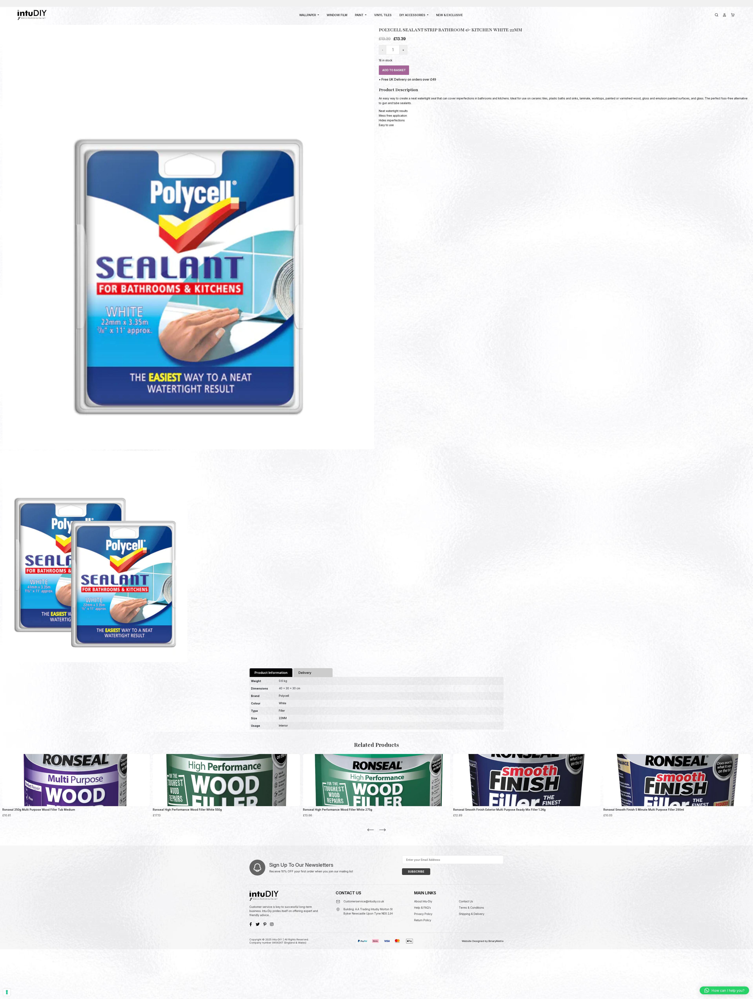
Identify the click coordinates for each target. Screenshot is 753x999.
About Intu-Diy (423, 901)
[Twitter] (258, 924)
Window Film (337, 15)
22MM (283, 718)
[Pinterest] (264, 924)
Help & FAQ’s (422, 907)
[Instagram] (272, 924)
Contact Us (466, 901)
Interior (283, 725)
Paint (359, 15)
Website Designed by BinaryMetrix (483, 941)
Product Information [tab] (271, 673)
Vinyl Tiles (383, 15)
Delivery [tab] (304, 673)
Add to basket (394, 70)
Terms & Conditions (471, 907)
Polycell (284, 695)
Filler (282, 710)
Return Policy (422, 920)
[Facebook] (250, 924)
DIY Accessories (412, 15)
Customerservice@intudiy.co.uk (364, 901)
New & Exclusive (449, 15)
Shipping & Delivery (471, 914)
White (282, 703)
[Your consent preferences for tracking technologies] (7, 992)
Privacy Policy (423, 914)
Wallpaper (307, 15)
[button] (724, 990)
